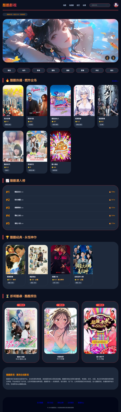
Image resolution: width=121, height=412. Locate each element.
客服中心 (81, 403)
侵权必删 (60, 403)
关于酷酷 (40, 403)
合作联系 (71, 403)
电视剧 (71, 5)
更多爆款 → (115, 81)
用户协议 (50, 403)
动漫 (84, 5)
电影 (64, 5)
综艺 (78, 5)
